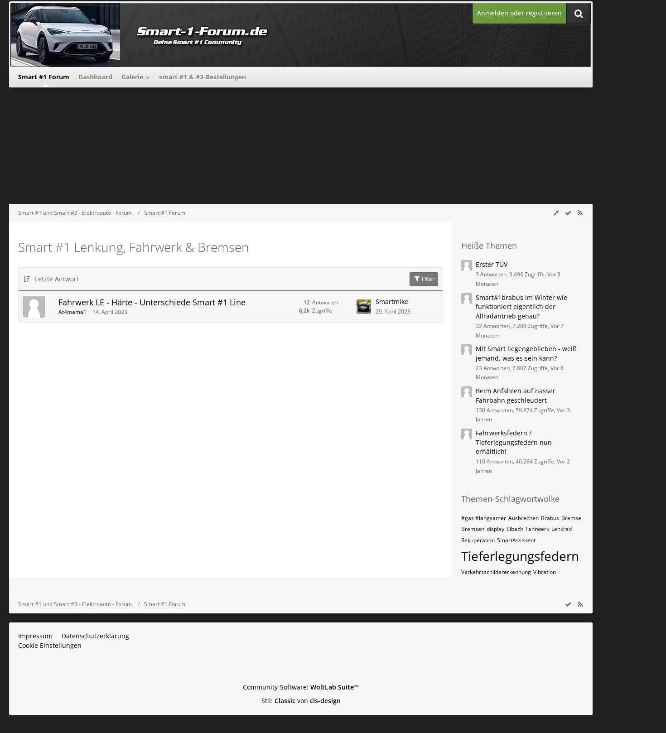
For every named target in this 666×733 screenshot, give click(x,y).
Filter (427, 279)
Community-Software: (301, 687)
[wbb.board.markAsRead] (568, 212)
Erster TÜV (491, 264)
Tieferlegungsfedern (520, 555)
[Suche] (578, 13)
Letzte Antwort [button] (57, 279)
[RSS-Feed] (580, 212)
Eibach (515, 529)
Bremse (571, 518)
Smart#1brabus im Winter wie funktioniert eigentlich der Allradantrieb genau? (521, 306)
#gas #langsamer (483, 518)
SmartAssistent (516, 540)
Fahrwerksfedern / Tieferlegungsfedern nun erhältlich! (514, 442)
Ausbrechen (523, 518)
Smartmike (392, 301)
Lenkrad (561, 529)
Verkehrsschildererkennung (496, 572)
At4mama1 (72, 312)
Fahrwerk (537, 529)
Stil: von (301, 700)
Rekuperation (478, 540)
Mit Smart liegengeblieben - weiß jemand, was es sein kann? (526, 353)
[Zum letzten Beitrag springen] (364, 306)
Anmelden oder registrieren (519, 13)
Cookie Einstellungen (50, 645)
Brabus (550, 518)
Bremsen (472, 529)
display (495, 529)
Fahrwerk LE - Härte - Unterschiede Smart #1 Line (152, 302)
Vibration (544, 572)
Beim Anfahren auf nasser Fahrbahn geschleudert (515, 395)
